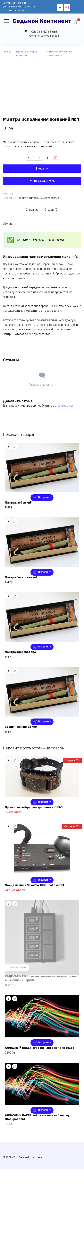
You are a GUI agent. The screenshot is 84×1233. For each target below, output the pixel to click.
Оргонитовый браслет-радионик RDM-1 (34, 807)
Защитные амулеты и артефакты (27, 53)
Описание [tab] (32, 209)
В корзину (42, 168)
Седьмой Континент (42, 21)
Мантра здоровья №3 (20, 652)
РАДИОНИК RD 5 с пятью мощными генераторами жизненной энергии (41, 978)
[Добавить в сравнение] (55, 157)
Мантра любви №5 (18, 502)
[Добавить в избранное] (47, 157)
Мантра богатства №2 (21, 577)
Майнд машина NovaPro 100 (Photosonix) (34, 885)
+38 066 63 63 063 (44, 33)
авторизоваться (63, 405)
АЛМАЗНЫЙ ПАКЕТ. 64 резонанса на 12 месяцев (39, 1048)
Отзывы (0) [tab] (51, 209)
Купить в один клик (42, 180)
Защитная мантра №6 (21, 726)
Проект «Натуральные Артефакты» (60, 53)
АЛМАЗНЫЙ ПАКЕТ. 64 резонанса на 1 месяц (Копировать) (37, 1117)
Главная (7, 52)
